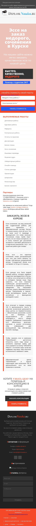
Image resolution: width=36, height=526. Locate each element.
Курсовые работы (11, 125)
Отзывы (12, 524)
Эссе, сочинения (10, 149)
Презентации (9, 173)
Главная (6, 518)
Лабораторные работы (12, 161)
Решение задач (10, 157)
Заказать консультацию (18, 398)
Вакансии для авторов (12, 521)
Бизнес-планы (9, 145)
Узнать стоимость (18, 109)
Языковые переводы (12, 153)
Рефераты (8, 129)
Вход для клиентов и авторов (11, 2)
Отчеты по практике (12, 137)
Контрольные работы (12, 133)
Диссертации (9, 141)
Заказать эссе (7, 201)
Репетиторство (10, 182)
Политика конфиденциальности (18, 514)
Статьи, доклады (10, 169)
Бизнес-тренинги (11, 186)
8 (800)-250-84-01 (21, 446)
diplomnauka (20, 449)
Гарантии (14, 518)
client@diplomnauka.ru (20, 452)
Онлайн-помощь (10, 165)
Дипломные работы (11, 121)
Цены (6, 524)
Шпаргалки (8, 178)
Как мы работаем (26, 521)
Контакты (20, 524)
